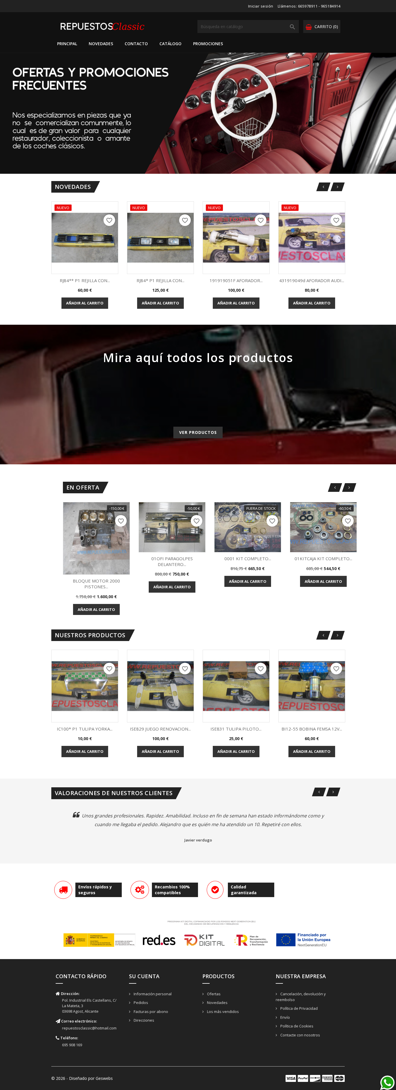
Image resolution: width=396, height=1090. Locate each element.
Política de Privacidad (298, 1008)
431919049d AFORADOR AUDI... (311, 280)
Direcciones (143, 1020)
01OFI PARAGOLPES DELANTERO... (172, 561)
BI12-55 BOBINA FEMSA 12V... (311, 729)
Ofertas (213, 993)
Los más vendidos (222, 1011)
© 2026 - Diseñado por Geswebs (82, 1078)
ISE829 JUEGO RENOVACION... (160, 729)
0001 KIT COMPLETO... (247, 558)
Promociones (208, 43)
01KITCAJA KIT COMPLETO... (323, 558)
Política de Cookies (296, 1026)
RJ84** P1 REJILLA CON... (85, 280)
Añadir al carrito (84, 303)
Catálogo (170, 43)
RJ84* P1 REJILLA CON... (160, 280)
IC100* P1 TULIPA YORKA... (84, 729)
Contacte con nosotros (299, 1035)
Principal (67, 43)
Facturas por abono (150, 1011)
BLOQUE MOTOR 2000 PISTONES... (96, 583)
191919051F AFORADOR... (236, 280)
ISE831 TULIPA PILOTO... (235, 729)
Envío (284, 1017)
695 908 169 (72, 1044)
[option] (198, 113)
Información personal (152, 993)
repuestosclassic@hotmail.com (89, 1028)
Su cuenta (144, 976)
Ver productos (198, 432)
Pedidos (140, 1002)
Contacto (136, 43)
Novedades (101, 43)
